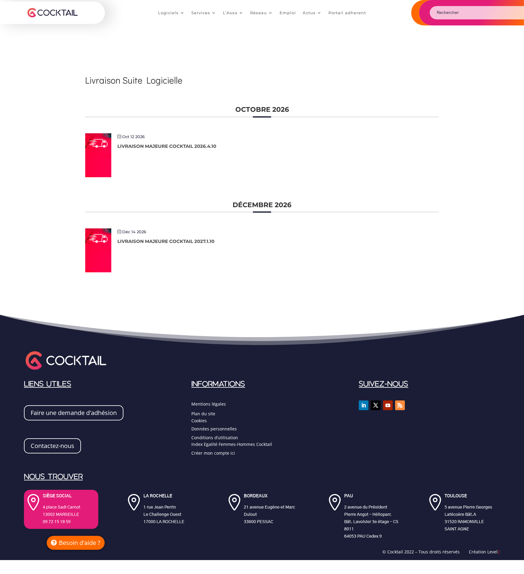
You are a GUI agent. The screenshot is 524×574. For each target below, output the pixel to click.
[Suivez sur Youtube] (388, 405)
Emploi (288, 13)
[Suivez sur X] (376, 405)
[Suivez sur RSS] (400, 405)
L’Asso (230, 13)
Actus (309, 13)
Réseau (258, 13)
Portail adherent (347, 13)
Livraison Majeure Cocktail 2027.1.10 (165, 241)
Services (200, 13)
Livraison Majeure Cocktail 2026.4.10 (166, 146)
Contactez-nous (52, 446)
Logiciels (168, 13)
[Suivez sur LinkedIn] (363, 405)
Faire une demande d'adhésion (74, 413)
